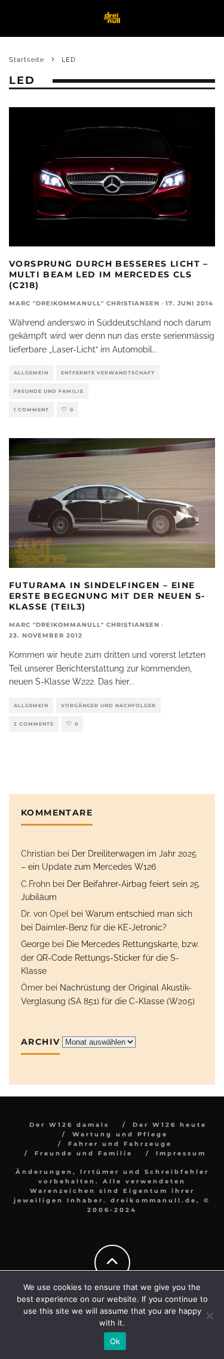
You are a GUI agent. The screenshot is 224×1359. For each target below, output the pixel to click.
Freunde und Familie (49, 391)
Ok (115, 1341)
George (35, 944)
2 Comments (34, 724)
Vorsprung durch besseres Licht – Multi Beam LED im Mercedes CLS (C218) (108, 274)
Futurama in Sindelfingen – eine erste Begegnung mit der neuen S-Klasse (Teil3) (107, 596)
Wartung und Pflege (120, 1134)
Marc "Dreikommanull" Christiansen (84, 303)
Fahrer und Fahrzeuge (120, 1144)
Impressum (181, 1153)
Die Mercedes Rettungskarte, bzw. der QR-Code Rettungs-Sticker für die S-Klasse (110, 957)
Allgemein (31, 373)
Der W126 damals (69, 1125)
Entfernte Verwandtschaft (108, 373)
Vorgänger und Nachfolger (108, 705)
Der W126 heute (170, 1125)
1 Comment (31, 410)
